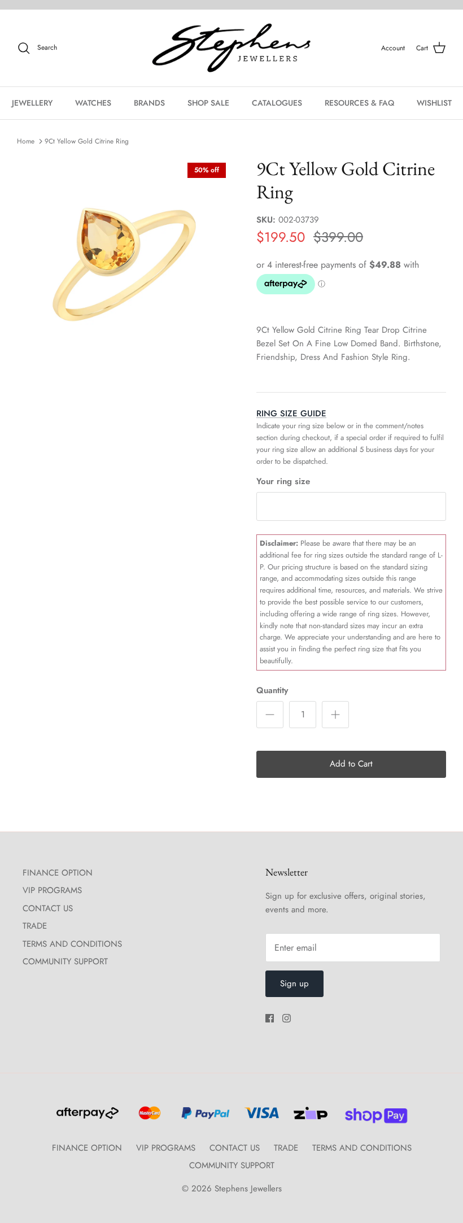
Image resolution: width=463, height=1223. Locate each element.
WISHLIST (434, 102)
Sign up (294, 983)
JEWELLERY (32, 102)
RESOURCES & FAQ (359, 102)
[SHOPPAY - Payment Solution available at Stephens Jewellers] (371, 1118)
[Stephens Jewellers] (231, 48)
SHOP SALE (208, 102)
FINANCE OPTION (58, 873)
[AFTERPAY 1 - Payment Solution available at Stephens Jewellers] (86, 1118)
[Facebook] (269, 1018)
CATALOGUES (277, 102)
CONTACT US (48, 908)
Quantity (272, 691)
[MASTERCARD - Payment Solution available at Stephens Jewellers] (148, 1118)
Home (25, 141)
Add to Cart (351, 764)
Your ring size (283, 482)
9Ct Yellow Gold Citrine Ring (87, 141)
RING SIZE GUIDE (291, 413)
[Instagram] (286, 1018)
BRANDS (149, 102)
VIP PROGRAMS (52, 890)
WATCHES (93, 102)
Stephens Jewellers (248, 1188)
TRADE (35, 926)
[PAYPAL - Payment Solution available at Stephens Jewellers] (204, 1118)
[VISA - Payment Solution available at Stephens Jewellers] (260, 1118)
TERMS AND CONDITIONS (72, 944)
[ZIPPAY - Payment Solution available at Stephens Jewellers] (309, 1118)
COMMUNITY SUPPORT (65, 961)
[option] (124, 264)
